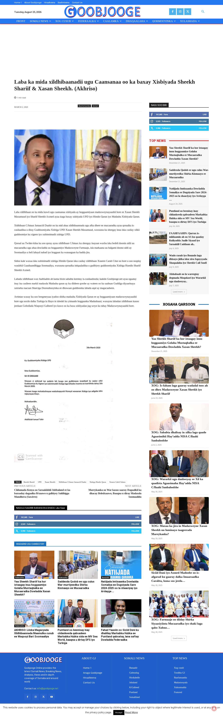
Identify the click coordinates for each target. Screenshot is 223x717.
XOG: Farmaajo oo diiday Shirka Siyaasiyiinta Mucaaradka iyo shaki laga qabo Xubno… (176, 623)
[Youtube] (51, 697)
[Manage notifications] (214, 708)
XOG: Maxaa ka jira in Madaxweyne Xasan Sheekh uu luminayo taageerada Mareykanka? (179, 530)
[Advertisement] (111, 54)
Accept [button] (118, 712)
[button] (203, 12)
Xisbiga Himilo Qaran (98, 482)
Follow (135, 524)
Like (137, 517)
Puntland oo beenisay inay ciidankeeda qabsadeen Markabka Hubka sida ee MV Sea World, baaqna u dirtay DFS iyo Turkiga (77, 636)
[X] (187, 11)
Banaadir (105, 577)
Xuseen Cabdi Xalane (117, 482)
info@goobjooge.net (47, 688)
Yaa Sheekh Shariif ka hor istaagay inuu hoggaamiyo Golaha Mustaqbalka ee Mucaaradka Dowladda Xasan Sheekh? (32, 588)
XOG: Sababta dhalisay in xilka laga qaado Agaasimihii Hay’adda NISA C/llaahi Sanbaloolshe (178, 436)
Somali (95, 106)
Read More (131, 712)
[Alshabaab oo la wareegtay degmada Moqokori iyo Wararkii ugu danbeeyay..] (158, 278)
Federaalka (19, 577)
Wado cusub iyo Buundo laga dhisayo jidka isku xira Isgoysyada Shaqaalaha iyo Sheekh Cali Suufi (188, 259)
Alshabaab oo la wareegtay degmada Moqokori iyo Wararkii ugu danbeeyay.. (187, 278)
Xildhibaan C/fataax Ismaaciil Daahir (72, 482)
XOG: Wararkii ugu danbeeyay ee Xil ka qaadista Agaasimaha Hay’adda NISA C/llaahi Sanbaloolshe (177, 483)
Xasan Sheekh (50, 482)
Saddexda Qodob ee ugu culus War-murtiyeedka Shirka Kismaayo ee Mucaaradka (76, 585)
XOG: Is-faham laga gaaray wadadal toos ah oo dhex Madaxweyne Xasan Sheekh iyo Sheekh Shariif (179, 389)
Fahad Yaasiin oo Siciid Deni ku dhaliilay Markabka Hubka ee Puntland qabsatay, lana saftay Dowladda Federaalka (120, 634)
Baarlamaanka (84, 106)
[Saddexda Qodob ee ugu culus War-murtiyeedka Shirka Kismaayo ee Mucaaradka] (78, 565)
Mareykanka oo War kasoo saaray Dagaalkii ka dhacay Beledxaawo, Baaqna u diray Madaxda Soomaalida (114, 493)
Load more (178, 291)
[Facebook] (172, 11)
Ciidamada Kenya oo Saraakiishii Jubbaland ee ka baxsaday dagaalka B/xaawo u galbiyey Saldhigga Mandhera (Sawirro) (42, 493)
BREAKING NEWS (65, 626)
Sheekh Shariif (29, 482)
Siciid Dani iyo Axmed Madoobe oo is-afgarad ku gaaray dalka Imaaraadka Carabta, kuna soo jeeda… (175, 576)
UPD (39, 482)
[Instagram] (180, 11)
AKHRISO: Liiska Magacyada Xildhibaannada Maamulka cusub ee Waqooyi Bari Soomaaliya (34, 633)
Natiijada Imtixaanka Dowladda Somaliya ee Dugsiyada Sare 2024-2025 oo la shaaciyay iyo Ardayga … (119, 586)
